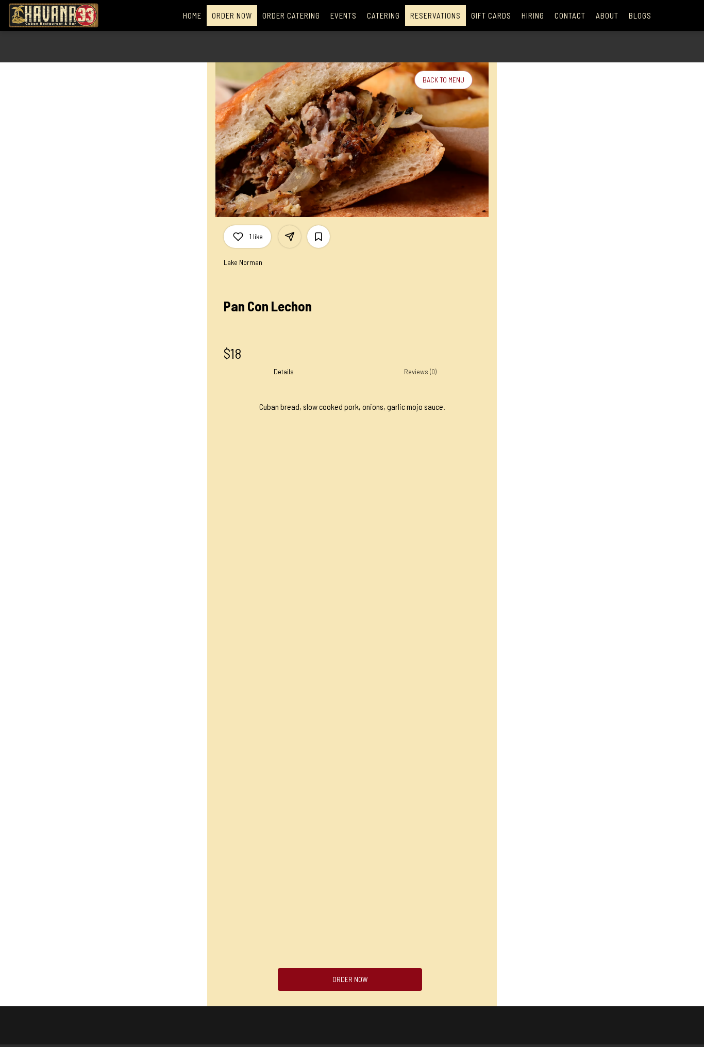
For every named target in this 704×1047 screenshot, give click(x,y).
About (607, 15)
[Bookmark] (318, 236)
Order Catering (291, 15)
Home (192, 15)
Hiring (533, 15)
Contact (570, 15)
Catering (383, 15)
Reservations (435, 15)
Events (343, 15)
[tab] (283, 371)
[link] (350, 979)
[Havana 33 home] (54, 15)
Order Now (232, 15)
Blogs (640, 15)
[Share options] (289, 236)
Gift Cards (491, 15)
